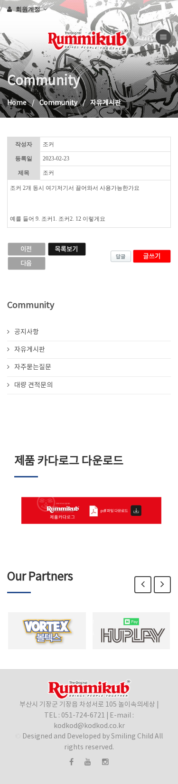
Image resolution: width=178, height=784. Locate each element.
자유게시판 (29, 350)
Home (17, 103)
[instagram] (105, 762)
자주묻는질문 (32, 367)
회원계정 (29, 9)
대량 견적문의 (33, 385)
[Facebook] (71, 762)
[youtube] (87, 762)
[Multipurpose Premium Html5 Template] (7, 37)
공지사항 (26, 332)
